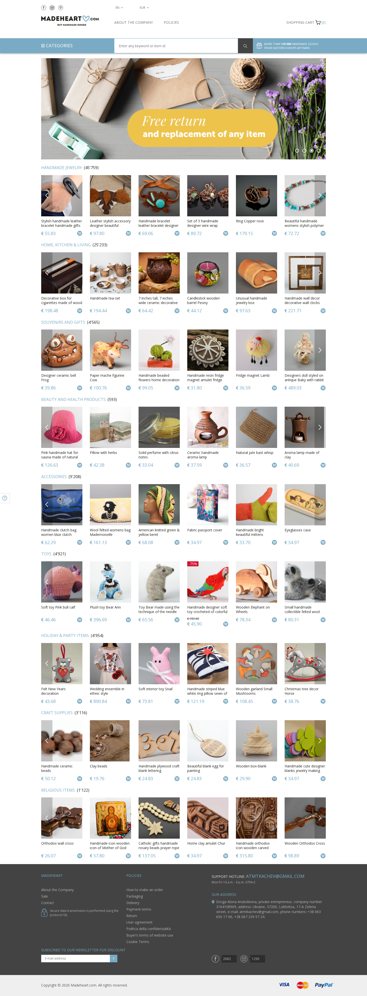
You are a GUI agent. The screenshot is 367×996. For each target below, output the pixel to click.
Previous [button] (49, 108)
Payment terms (138, 909)
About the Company (133, 22)
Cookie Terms (137, 941)
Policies (171, 22)
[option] (183, 108)
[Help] (5, 498)
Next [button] (318, 108)
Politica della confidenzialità (148, 928)
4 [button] (319, 151)
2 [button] (304, 151)
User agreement (139, 922)
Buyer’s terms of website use (149, 935)
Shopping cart (300, 22)
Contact (47, 902)
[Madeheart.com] (74, 20)
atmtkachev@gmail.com (275, 876)
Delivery (132, 902)
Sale (44, 896)
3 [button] (312, 151)
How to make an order (144, 889)
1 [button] (297, 151)
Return (131, 915)
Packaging (134, 896)
